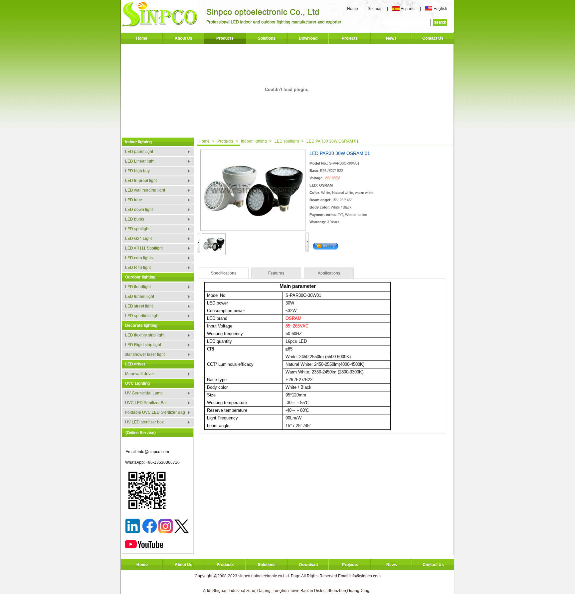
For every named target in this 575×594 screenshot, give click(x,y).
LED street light (139, 306)
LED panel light (139, 151)
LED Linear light (139, 161)
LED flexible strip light (144, 335)
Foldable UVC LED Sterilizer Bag (155, 412)
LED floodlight (138, 287)
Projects (350, 38)
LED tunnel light (139, 296)
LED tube (133, 200)
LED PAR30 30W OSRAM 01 (332, 141)
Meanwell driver (139, 373)
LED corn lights (139, 258)
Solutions (267, 38)
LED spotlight (137, 229)
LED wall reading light (145, 190)
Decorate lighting (141, 325)
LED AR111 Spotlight (144, 248)
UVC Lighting (137, 383)
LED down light (139, 209)
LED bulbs (134, 219)
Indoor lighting (138, 142)
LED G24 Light (138, 238)
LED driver (135, 364)
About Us (183, 38)
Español (409, 8)
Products (225, 38)
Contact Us (433, 38)
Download (308, 38)
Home (352, 8)
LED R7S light (138, 267)
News (391, 38)
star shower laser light (145, 354)
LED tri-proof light (141, 180)
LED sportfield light (142, 315)
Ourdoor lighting (140, 277)
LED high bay (137, 171)
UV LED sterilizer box (144, 422)
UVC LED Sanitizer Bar (146, 402)
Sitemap (376, 8)
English (440, 8)
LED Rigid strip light (143, 344)
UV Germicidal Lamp (144, 393)
